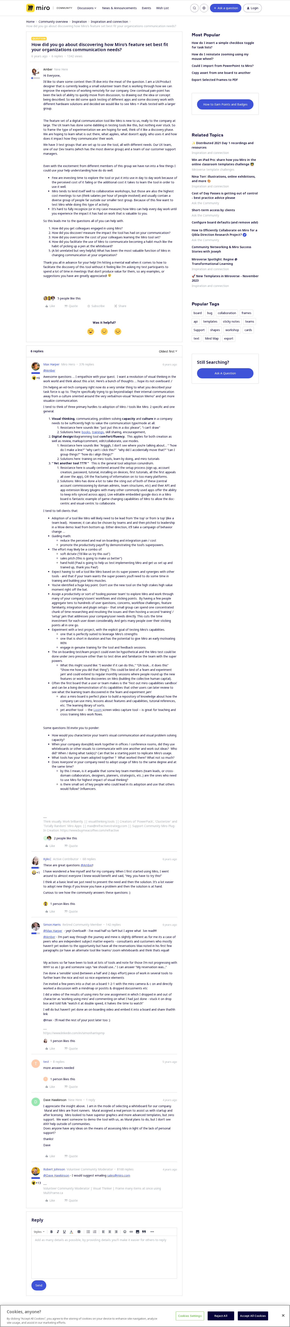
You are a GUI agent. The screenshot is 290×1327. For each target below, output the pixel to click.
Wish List (162, 8)
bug (209, 313)
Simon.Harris (52, 925)
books (86, 432)
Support (199, 330)
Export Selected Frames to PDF (215, 80)
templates (210, 321)
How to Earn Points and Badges (225, 104)
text (196, 338)
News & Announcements (119, 8)
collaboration (227, 313)
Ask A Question (225, 373)
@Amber (49, 370)
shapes (215, 330)
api (196, 321)
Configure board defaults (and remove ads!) (225, 222)
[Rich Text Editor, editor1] (104, 1257)
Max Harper (51, 364)
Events (146, 8)
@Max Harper (52, 931)
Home (30, 22)
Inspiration (79, 22)
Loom (98, 710)
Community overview (53, 22)
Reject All (220, 1316)
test (46, 1062)
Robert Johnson (54, 1169)
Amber (47, 69)
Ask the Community (205, 203)
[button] (225, 8)
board (198, 313)
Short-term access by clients (213, 210)
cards (248, 330)
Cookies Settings (190, 1316)
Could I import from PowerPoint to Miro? (222, 66)
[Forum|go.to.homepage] (49, 8)
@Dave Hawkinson (56, 1175)
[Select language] (204, 8)
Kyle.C (47, 859)
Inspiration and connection (109, 22)
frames (246, 313)
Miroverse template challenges (213, 169)
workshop (232, 330)
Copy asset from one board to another (221, 73)
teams (249, 321)
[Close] (283, 1315)
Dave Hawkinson (54, 1100)
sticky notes (231, 321)
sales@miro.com (118, 1175)
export (228, 338)
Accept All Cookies (253, 1316)
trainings (98, 432)
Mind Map (212, 338)
